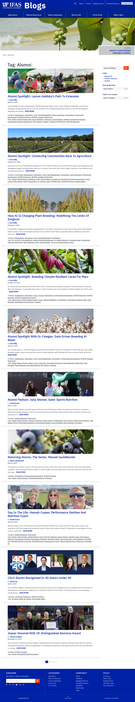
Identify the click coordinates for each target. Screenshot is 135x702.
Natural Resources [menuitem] (34, 15)
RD (42, 365)
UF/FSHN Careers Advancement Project (45, 541)
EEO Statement (108, 685)
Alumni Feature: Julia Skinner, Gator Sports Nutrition (43, 399)
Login (77, 690)
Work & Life (49, 117)
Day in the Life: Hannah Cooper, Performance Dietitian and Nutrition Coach (47, 514)
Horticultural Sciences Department (20, 122)
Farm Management (44, 115)
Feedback (79, 678)
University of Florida (110, 698)
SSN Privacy (107, 678)
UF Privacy (106, 676)
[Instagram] (23, 684)
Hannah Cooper (74, 537)
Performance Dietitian (43, 423)
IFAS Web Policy (108, 683)
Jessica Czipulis (16, 637)
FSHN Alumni (58, 421)
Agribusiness (19, 115)
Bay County (32, 119)
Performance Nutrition (39, 539)
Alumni (14, 119)
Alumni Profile (22, 537)
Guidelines (79, 685)
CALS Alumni (36, 599)
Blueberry (40, 119)
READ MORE (29, 111)
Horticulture (69, 115)
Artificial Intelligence (46, 240)
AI (13, 240)
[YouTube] (16, 684)
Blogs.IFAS (108, 76)
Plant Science (37, 122)
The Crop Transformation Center (62, 242)
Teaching (52, 122)
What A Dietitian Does (68, 541)
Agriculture (29, 115)
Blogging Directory (82, 681)
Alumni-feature (22, 119)
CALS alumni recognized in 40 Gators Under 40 (39, 578)
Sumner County (45, 181)
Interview (48, 478)
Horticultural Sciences (77, 119)
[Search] (75, 4)
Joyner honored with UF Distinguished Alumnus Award (44, 633)
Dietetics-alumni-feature (44, 421)
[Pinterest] (13, 684)
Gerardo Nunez (57, 119)
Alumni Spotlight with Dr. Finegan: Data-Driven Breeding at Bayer (47, 338)
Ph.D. (37, 242)
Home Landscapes (58, 115)
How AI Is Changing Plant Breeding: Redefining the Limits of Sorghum (48, 217)
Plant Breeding (45, 242)
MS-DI (16, 423)
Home (88, 3)
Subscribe (128, 3)
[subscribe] (37, 681)
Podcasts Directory (82, 683)
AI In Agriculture (26, 240)
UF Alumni (78, 423)
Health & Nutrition (21, 418)
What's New (80, 688)
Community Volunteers (23, 597)
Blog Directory (98, 3)
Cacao (41, 300)
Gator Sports (68, 421)
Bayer (31, 363)
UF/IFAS (107, 81)
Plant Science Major (30, 181)
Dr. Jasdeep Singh (74, 240)
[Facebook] (6, 684)
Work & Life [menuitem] (76, 15)
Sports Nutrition (68, 423)
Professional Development (63, 295)
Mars (85, 300)
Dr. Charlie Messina (60, 240)
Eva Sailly (13, 100)
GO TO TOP (68, 698)
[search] (126, 68)
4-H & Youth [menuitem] (97, 15)
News (43, 599)
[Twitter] (9, 684)
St (38, 181)
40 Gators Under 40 (19, 599)
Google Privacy (108, 681)
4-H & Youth (19, 175)
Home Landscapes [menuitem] (55, 15)
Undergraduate (80, 181)
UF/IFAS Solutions (111, 79)
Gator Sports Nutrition (81, 421)
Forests (41, 295)
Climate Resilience (50, 300)
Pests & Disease (75, 175)
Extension (48, 119)
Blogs (35, 5)
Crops (35, 115)
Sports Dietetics (66, 539)
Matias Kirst (79, 363)
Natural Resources (54, 678)
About (81, 3)
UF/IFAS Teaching (38, 117)
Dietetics (32, 421)
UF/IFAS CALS (61, 122)
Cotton (35, 363)
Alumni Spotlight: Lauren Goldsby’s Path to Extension (43, 96)
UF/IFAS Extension (24, 117)
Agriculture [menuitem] (13, 15)
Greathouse (56, 179)
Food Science (62, 300)
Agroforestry (16, 300)
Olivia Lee (13, 581)
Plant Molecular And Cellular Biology (27, 365)
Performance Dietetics (26, 423)
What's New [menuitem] (118, 15)
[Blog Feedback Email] (20, 684)
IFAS (117, 698)
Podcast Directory (113, 3)
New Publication (29, 242)
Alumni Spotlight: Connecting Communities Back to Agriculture (49, 156)
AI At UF (17, 240)
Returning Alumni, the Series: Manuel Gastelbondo (41, 457)
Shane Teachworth (17, 461)
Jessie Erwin (14, 403)
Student (46, 122)
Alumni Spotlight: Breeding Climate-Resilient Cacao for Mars (48, 277)
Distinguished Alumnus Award (27, 654)
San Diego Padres (53, 539)
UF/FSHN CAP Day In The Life (21, 541)
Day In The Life (44, 537)
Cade (38, 179)
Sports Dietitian (56, 423)
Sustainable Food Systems (24, 302)
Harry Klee (42, 363)
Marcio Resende (68, 363)
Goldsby (66, 119)
